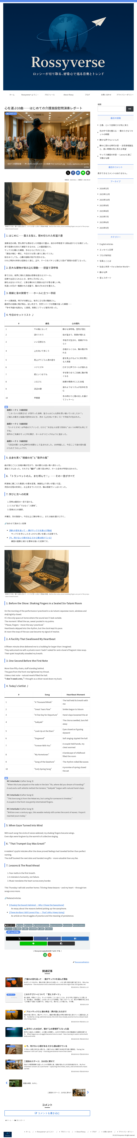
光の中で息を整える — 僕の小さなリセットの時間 (116, 132)
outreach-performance (42, 925)
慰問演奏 (33, 929)
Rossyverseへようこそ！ (45, 1132)
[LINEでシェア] (83, 173)
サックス (9, 929)
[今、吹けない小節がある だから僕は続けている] (30, 537)
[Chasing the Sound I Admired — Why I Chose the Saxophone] (36, 904)
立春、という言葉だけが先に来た (114, 125)
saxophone (68, 925)
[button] (88, 173)
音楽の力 (49, 929)
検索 (99, 104)
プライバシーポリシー (126, 1132)
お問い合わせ (107, 1132)
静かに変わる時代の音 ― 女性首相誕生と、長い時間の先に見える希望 (116, 147)
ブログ (94, 1132)
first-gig (20, 925)
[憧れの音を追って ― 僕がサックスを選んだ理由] (30, 530)
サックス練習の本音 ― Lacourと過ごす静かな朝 (116, 156)
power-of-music (56, 925)
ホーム (28, 1132)
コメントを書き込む (49, 1113)
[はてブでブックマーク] (78, 173)
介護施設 (17, 929)
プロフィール (65, 1132)
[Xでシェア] (68, 173)
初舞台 (26, 929)
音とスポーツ (11, 925)
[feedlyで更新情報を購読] (45, 955)
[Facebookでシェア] (73, 173)
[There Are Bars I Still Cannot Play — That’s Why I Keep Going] (36, 912)
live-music (29, 925)
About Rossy (80, 1132)
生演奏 (41, 929)
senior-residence (79, 925)
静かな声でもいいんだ (109, 139)
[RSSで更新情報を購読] (49, 955)
